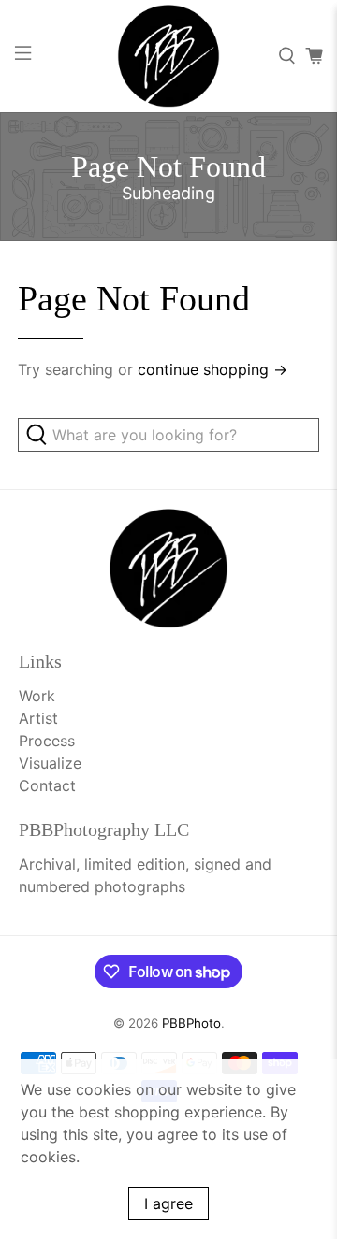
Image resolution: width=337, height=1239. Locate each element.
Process (47, 740)
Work (37, 695)
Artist (38, 718)
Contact (47, 785)
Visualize (50, 763)
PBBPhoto (191, 1023)
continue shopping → (212, 369)
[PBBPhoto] (168, 56)
